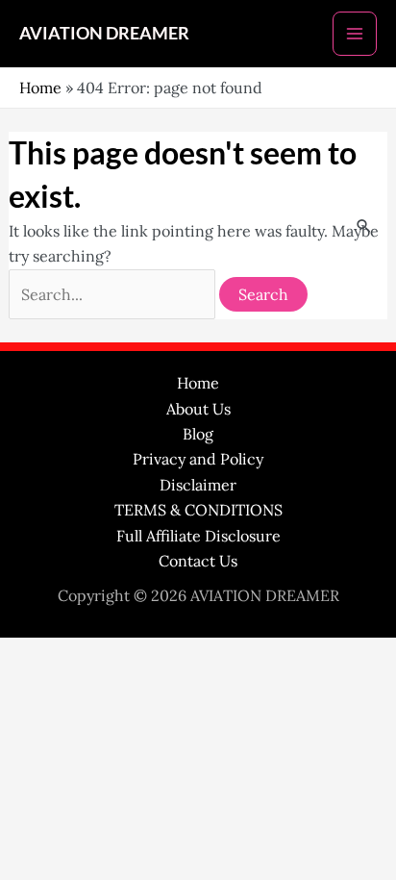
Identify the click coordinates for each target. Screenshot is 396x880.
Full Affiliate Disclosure (198, 535)
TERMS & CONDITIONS (198, 509)
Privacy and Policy (198, 458)
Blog (198, 433)
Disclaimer (198, 484)
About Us (198, 408)
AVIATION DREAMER (104, 32)
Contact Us (198, 560)
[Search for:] (114, 294)
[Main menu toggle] (355, 34)
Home (40, 87)
